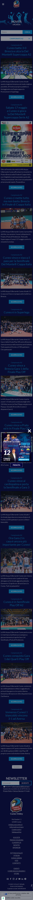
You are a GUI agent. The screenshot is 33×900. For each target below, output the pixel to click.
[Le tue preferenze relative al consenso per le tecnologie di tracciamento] (3, 898)
